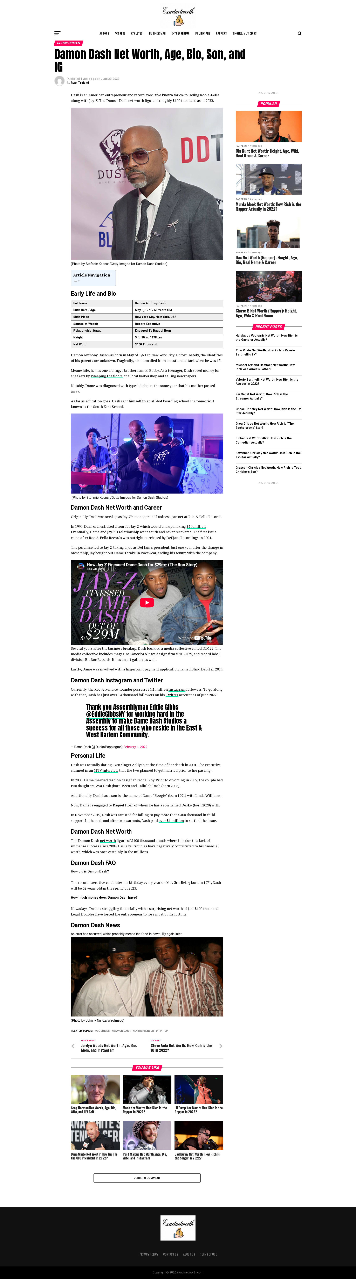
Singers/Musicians (244, 33)
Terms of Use (208, 1254)
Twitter (172, 694)
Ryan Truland (80, 82)
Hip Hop (163, 1031)
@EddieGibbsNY (105, 714)
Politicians (202, 33)
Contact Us (170, 1254)
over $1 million (171, 820)
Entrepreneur (180, 33)
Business (103, 1031)
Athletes (136, 33)
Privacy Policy (148, 1254)
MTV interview (106, 770)
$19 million (196, 526)
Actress (120, 33)
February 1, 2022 (135, 747)
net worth (108, 840)
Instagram (177, 689)
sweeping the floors (107, 376)
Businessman (157, 33)
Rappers (221, 33)
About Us (189, 1254)
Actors (104, 33)
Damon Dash (122, 1031)
